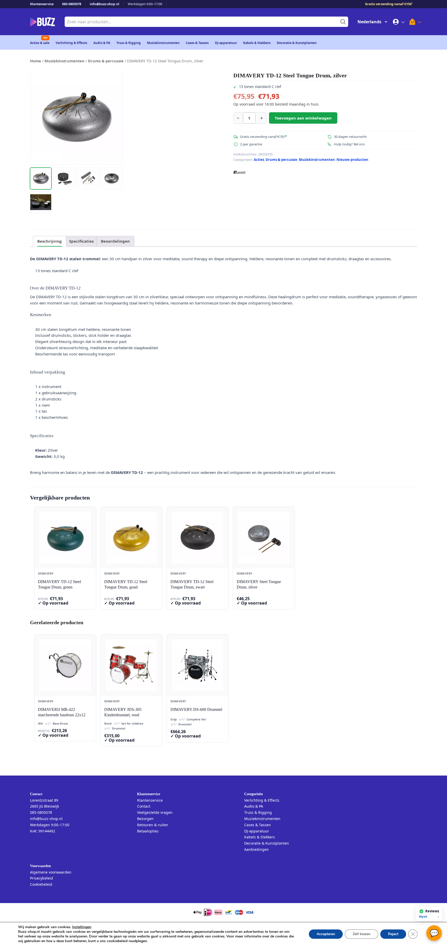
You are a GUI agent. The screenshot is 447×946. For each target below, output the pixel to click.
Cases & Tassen (197, 43)
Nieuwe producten (352, 159)
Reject (393, 934)
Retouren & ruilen (152, 824)
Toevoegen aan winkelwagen (303, 118)
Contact (143, 806)
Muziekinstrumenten (163, 43)
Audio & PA (101, 43)
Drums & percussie (106, 60)
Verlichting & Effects (71, 43)
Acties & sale (39, 43)
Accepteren (326, 934)
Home (35, 60)
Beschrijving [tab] (49, 241)
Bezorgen (145, 818)
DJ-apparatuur (226, 43)
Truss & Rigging (128, 43)
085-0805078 (71, 4)
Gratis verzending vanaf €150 (389, 4)
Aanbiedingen (256, 849)
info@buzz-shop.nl (104, 4)
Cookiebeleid (41, 884)
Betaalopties (148, 831)
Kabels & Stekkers (257, 43)
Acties (259, 159)
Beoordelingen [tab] (115, 241)
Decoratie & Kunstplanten (297, 43)
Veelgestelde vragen (155, 812)
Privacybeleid (41, 878)
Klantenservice (42, 4)
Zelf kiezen (361, 934)
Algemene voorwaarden (50, 872)
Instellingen (81, 927)
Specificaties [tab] (81, 241)
